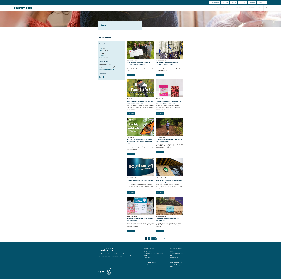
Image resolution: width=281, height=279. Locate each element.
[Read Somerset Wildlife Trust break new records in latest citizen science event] (140, 88)
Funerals (101, 55)
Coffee (101, 49)
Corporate (101, 52)
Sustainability (102, 57)
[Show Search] (266, 8)
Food (100, 54)
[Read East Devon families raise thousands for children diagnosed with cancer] (140, 50)
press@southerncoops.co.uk (106, 69)
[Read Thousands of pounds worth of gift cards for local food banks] (140, 206)
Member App (252, 2)
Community (102, 50)
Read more (131, 75)
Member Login (262, 2)
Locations (225, 2)
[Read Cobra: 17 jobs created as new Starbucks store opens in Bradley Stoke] (169, 167)
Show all (101, 47)
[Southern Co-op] (23, 8)
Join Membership (215, 2)
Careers (234, 2)
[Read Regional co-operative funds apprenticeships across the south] (140, 167)
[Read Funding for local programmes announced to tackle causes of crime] (169, 127)
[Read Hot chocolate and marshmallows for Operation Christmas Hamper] (169, 50)
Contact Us (242, 2)
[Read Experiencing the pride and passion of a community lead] (169, 206)
